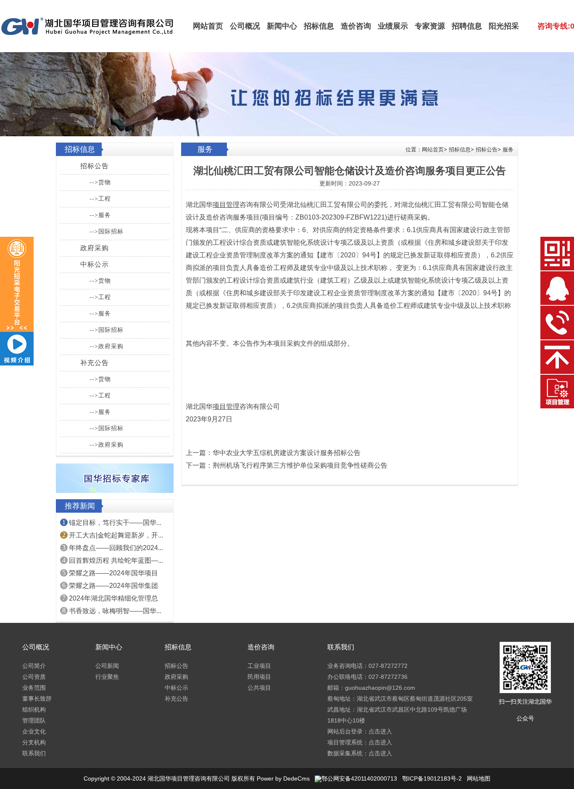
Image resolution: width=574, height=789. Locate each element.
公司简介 (34, 665)
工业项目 (259, 665)
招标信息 (319, 26)
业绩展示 (393, 26)
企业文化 (34, 731)
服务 (508, 149)
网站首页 (208, 26)
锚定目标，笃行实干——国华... (115, 522)
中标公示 (94, 264)
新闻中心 (282, 26)
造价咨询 (356, 26)
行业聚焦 (107, 676)
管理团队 (34, 720)
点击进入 (380, 731)
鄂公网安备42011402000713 (359, 778)
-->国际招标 (107, 231)
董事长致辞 (37, 698)
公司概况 (245, 26)
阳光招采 (504, 26)
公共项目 (259, 687)
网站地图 (478, 778)
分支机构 (34, 742)
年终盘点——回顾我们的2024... (116, 547)
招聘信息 (467, 26)
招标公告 (94, 165)
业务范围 (34, 687)
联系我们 (34, 753)
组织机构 (34, 709)
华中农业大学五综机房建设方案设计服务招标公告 (287, 452)
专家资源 (430, 26)
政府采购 (94, 248)
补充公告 (94, 362)
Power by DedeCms (283, 778)
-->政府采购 (107, 346)
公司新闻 (107, 665)
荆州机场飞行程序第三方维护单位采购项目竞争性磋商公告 (300, 465)
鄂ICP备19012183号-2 (432, 778)
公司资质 (34, 676)
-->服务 (100, 215)
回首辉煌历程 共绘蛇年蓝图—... (116, 560)
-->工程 (100, 199)
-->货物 (100, 182)
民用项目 (259, 676)
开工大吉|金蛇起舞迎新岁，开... (116, 535)
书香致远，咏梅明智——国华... (115, 610)
